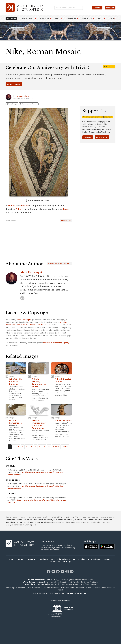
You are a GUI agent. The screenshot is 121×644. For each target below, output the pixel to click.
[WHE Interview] (22, 298)
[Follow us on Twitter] (54, 573)
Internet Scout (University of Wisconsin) (48, 519)
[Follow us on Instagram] (67, 573)
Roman (11, 205)
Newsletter (32, 559)
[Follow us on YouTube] (72, 573)
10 (49, 446)
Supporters (55, 561)
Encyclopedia (28, 18)
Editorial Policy (64, 559)
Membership (102, 137)
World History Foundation (39, 580)
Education (45, 18)
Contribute (70, 18)
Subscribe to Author (28, 104)
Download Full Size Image (39, 200)
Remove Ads (66, 220)
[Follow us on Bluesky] (58, 573)
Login (111, 18)
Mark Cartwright (22, 96)
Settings (67, 561)
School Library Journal (15, 522)
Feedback (43, 559)
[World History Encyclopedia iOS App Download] (91, 546)
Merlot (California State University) (82, 519)
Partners (106, 559)
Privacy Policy (79, 559)
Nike (18, 209)
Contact (20, 559)
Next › (56, 446)
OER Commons (105, 519)
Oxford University (67, 517)
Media (57, 18)
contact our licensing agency (56, 343)
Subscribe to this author (59, 264)
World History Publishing (34, 582)
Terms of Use (94, 559)
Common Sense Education (17, 519)
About (100, 18)
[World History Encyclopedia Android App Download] (107, 546)
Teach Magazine (36, 522)
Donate (87, 137)
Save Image (11, 104)
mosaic (25, 205)
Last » (65, 446)
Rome (65, 209)
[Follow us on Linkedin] (63, 573)
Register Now (14, 84)
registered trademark (78, 593)
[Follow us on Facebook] (49, 573)
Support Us (87, 18)
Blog (53, 559)
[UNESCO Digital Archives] (60, 610)
